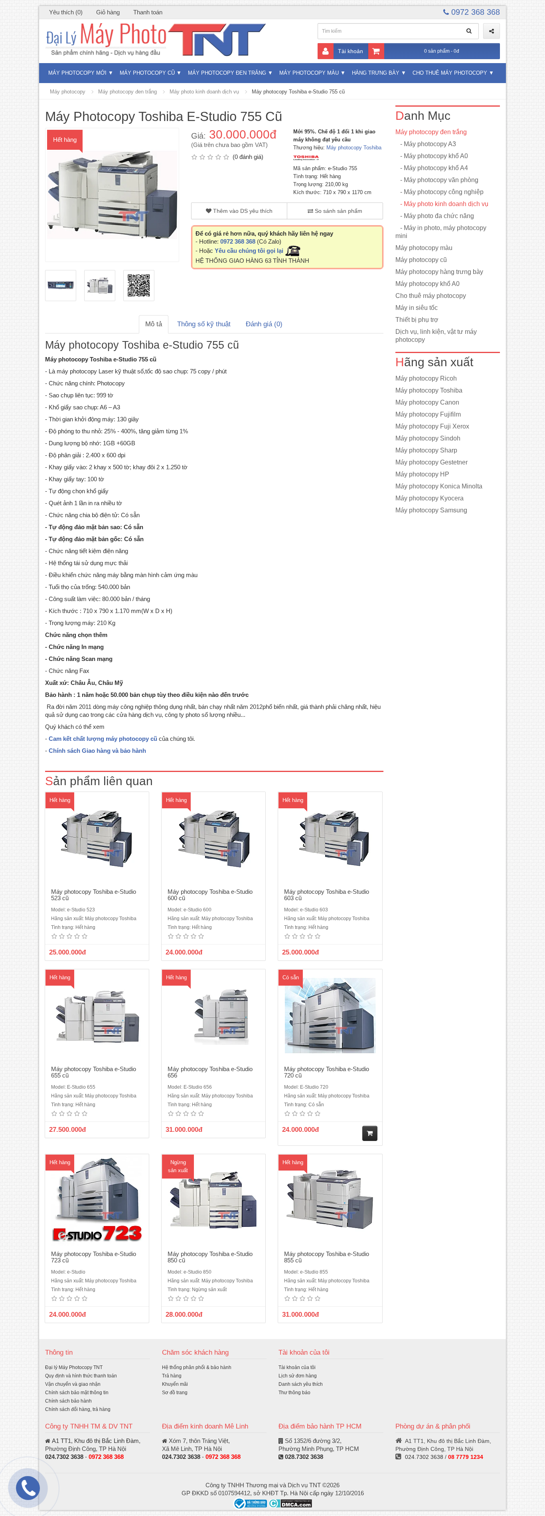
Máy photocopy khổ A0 (427, 283)
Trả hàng (172, 1376)
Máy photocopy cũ (147, 73)
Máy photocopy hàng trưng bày (439, 271)
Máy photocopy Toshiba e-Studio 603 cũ (326, 895)
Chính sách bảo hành (68, 1401)
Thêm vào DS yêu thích (241, 211)
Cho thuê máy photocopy (450, 73)
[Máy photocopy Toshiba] (306, 158)
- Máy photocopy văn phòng (436, 180)
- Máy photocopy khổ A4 (431, 168)
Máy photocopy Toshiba (353, 148)
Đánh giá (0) (264, 324)
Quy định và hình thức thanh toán (81, 1376)
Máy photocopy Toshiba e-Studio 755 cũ (298, 92)
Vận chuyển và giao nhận (73, 1384)
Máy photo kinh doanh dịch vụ (204, 92)
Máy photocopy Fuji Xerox (432, 426)
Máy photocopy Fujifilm (428, 414)
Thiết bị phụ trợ (416, 319)
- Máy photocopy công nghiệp (439, 192)
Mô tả (153, 324)
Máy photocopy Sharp (426, 450)
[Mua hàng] (369, 1133)
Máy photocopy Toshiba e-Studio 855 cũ (326, 1257)
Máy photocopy (67, 92)
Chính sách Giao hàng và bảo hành (97, 750)
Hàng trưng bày (375, 73)
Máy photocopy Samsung (431, 510)
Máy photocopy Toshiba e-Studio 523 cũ (93, 895)
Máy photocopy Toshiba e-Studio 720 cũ (326, 1072)
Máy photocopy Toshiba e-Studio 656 (210, 1072)
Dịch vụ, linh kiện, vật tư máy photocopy (436, 335)
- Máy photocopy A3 (425, 144)
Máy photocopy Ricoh (426, 378)
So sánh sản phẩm (337, 211)
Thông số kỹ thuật (204, 324)
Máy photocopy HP (422, 474)
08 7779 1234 (465, 1457)
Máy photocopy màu (309, 73)
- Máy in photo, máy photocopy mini (440, 231)
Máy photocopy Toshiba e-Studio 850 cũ (210, 1257)
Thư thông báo (294, 1392)
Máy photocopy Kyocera (429, 498)
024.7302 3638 (64, 1456)
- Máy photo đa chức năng (434, 215)
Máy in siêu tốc (416, 307)
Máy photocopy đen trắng (227, 73)
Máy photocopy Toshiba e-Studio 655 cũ (93, 1072)
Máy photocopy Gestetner (431, 462)
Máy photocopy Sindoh (427, 438)
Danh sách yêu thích (300, 1384)
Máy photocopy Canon (427, 402)
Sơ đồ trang (175, 1392)
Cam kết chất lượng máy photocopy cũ (103, 738)
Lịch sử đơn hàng (297, 1376)
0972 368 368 (474, 12)
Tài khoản (350, 51)
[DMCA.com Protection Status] (290, 1503)
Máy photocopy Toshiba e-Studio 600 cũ (210, 895)
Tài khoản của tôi (297, 1367)
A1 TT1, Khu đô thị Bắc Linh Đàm (95, 1440)
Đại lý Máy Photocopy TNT (74, 1367)
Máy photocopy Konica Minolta (438, 486)
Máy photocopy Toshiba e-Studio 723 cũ (93, 1257)
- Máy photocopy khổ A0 (431, 156)
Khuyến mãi (175, 1384)
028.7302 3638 (304, 1456)
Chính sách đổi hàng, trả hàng (78, 1409)
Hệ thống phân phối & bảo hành (196, 1367)
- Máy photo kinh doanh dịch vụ (441, 203)
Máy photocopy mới (77, 73)
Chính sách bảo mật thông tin (77, 1392)
